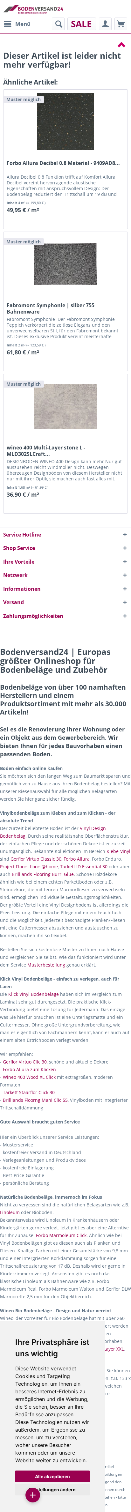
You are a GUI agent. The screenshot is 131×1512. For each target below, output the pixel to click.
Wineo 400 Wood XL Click (29, 1077)
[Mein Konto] (105, 24)
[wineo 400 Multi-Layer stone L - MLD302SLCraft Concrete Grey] (65, 406)
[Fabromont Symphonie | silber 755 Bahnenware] (65, 264)
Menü (23, 23)
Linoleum (10, 1212)
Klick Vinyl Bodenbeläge (33, 994)
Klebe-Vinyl (118, 851)
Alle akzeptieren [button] (52, 1476)
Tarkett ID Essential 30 (83, 866)
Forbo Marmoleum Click (61, 1235)
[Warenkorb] (120, 24)
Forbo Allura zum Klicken (29, 1069)
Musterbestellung (46, 965)
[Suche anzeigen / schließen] (58, 24)
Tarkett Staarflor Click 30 (29, 1092)
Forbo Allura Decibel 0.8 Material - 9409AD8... (63, 163)
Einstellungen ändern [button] (52, 1489)
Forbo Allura (77, 859)
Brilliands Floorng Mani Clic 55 (35, 1100)
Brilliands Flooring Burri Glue (43, 874)
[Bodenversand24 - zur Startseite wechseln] (33, 8)
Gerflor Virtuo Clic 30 (25, 1062)
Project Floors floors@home (29, 866)
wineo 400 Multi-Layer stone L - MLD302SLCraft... (46, 450)
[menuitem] (17, 24)
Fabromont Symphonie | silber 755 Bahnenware (50, 308)
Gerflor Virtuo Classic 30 (35, 859)
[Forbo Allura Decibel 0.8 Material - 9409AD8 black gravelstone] (65, 121)
